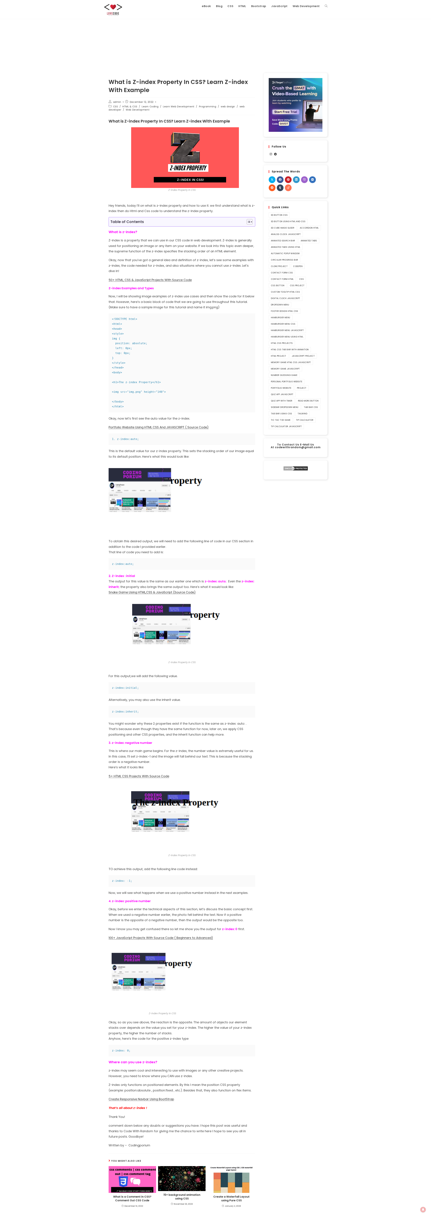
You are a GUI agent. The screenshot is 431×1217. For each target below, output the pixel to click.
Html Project (278, 355)
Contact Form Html (282, 279)
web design (228, 106)
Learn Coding (150, 106)
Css (301, 279)
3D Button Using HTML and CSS (288, 221)
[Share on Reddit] (272, 187)
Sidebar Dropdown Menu (284, 407)
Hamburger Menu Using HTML (287, 336)
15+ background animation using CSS (181, 1196)
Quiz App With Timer (281, 400)
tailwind (302, 413)
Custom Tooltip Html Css (285, 291)
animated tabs (309, 240)
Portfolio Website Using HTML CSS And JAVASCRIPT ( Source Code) (159, 427)
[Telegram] (275, 154)
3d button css (279, 215)
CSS (115, 106)
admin (117, 102)
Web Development (138, 109)
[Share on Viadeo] (288, 187)
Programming (207, 106)
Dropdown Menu (280, 304)
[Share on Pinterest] (288, 179)
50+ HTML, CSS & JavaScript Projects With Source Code (150, 280)
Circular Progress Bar (284, 259)
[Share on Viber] (304, 179)
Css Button (277, 285)
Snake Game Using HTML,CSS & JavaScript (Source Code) (152, 592)
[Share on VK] (312, 179)
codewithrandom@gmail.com (298, 447)
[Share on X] (272, 179)
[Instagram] (271, 154)
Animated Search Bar (283, 240)
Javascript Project (303, 355)
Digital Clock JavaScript (285, 298)
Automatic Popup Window (285, 253)
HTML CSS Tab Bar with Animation (290, 349)
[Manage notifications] (423, 1209)
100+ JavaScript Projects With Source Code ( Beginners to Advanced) (161, 938)
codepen (298, 266)
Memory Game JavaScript (285, 368)
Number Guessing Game (284, 375)
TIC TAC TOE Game (280, 420)
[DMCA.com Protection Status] (295, 468)
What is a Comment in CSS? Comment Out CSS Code (132, 1198)
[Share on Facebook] (280, 179)
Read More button (308, 400)
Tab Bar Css (311, 407)
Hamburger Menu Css (283, 323)
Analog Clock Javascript (286, 234)
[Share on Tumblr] (280, 187)
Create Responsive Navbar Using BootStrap (141, 1099)
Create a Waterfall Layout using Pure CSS (231, 1198)
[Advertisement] (215, 44)
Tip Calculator (304, 420)
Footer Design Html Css (284, 311)
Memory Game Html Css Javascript (291, 362)
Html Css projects (282, 343)
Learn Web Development (178, 106)
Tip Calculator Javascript (286, 426)
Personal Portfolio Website (286, 381)
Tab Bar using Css (281, 413)
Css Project (297, 285)
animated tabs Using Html (285, 247)
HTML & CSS (129, 106)
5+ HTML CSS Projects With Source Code (139, 776)
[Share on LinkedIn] (296, 179)
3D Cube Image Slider (282, 227)
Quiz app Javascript (282, 394)
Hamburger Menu (280, 317)
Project (301, 388)
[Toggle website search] (326, 6)
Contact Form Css (282, 272)
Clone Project (279, 266)
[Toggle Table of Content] (248, 222)
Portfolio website (281, 388)
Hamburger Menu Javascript (287, 330)
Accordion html (309, 227)
